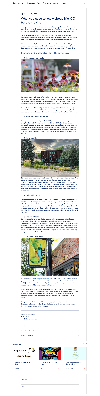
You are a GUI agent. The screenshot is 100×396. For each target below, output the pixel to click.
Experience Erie (33, 3)
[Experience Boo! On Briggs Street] (24, 353)
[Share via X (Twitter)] (25, 330)
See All (85, 344)
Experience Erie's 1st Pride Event (49, 363)
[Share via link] (33, 330)
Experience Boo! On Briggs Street (23, 363)
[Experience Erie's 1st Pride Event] (50, 353)
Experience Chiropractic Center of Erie (73, 363)
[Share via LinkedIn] (29, 330)
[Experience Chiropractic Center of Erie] (75, 353)
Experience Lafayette (51, 3)
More (64, 3)
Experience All (18, 3)
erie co (23, 325)
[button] (84, 3)
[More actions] (78, 14)
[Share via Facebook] (21, 330)
